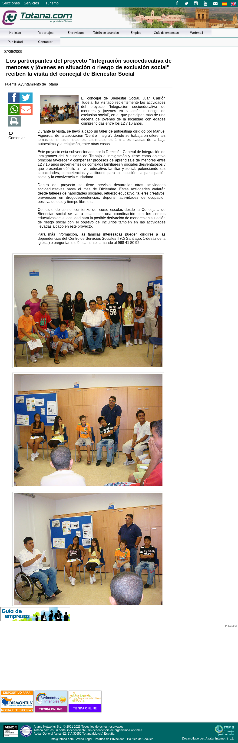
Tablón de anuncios (106, 32)
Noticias (15, 32)
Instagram (196, 3)
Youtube (206, 3)
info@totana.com (62, 739)
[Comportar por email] (26, 111)
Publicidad (15, 42)
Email (215, 3)
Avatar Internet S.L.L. (220, 738)
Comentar (16, 138)
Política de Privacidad (109, 739)
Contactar (45, 42)
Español (224, 3)
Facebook (177, 3)
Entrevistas (75, 32)
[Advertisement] (35, 657)
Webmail (196, 32)
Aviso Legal (84, 739)
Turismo (52, 3)
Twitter (186, 3)
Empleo (136, 32)
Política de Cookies (140, 739)
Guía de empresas (166, 32)
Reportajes (45, 32)
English (233, 3)
